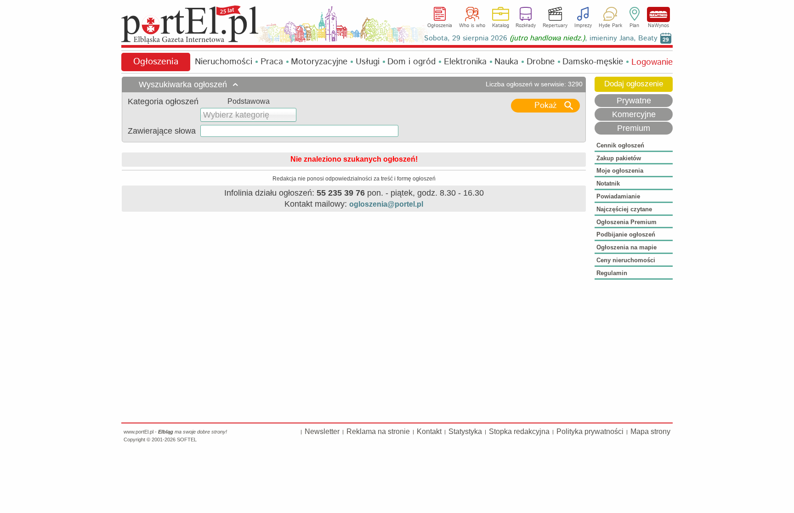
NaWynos (658, 14)
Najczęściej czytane (624, 209)
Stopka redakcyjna (519, 431)
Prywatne (634, 100)
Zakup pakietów (618, 158)
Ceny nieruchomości (625, 260)
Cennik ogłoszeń (620, 145)
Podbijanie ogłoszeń (625, 234)
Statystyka (465, 431)
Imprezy (583, 25)
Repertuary (555, 25)
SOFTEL (187, 439)
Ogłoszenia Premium (626, 222)
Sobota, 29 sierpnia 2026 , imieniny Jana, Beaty (541, 38)
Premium (633, 128)
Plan (634, 25)
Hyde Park (610, 25)
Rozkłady (526, 25)
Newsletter (322, 431)
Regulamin (611, 273)
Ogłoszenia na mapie (626, 247)
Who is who (472, 25)
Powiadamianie (618, 196)
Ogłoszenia (439, 25)
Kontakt (429, 431)
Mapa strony (650, 431)
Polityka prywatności (590, 431)
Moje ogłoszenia (619, 170)
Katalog (500, 25)
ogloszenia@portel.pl (386, 204)
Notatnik (608, 183)
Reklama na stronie (378, 431)
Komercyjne (634, 114)
